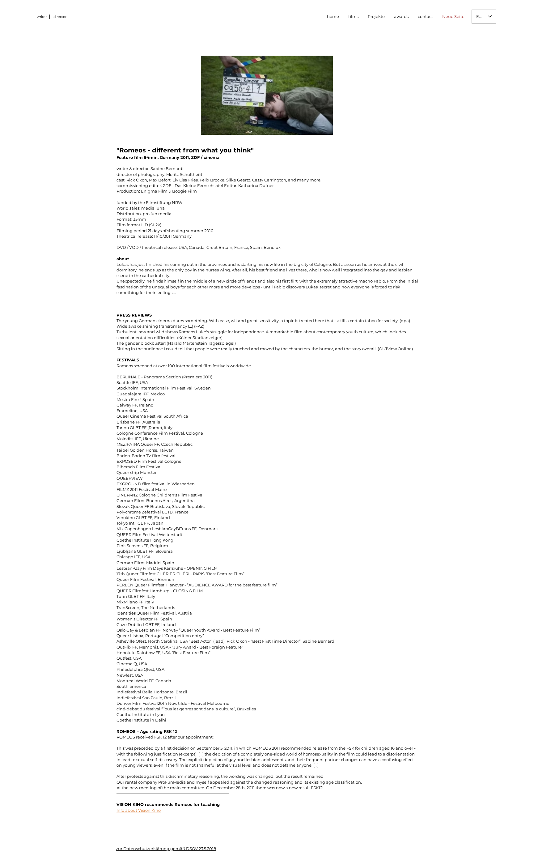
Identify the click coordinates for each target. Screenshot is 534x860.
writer (42, 17)
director (59, 17)
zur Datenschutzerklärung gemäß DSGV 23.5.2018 (166, 848)
